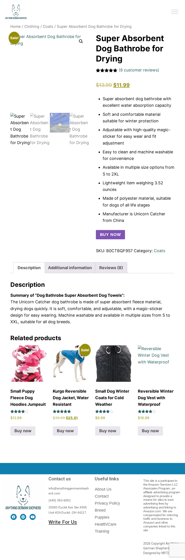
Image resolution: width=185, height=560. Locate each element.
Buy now (110, 234)
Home (15, 26)
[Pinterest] (23, 517)
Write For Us (63, 522)
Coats (48, 26)
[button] (81, 41)
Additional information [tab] (70, 267)
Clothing (31, 26)
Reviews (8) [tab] (111, 267)
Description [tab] (29, 267)
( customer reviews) (139, 70)
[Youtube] (33, 517)
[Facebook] (14, 517)
